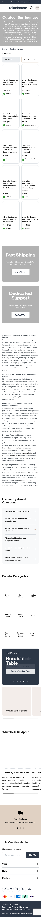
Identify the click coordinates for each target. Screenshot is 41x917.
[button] (38, 2)
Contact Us (19, 315)
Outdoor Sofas (27, 453)
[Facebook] (5, 889)
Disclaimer (18, 909)
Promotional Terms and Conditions (15, 907)
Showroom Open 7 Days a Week (20, 2)
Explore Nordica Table (21, 671)
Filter (9, 59)
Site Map (27, 909)
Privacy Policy (7, 909)
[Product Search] (31, 8)
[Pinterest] (17, 889)
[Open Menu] (3, 8)
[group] (16, 701)
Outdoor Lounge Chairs (11, 456)
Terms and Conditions (10, 904)
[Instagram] (11, 889)
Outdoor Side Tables (15, 448)
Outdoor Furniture (25, 365)
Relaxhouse (16, 913)
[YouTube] (29, 889)
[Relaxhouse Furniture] (18, 8)
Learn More (19, 272)
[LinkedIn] (23, 889)
